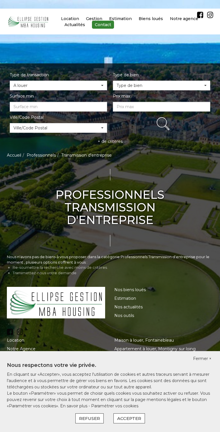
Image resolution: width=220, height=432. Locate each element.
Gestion (94, 18)
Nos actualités (128, 307)
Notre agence (184, 18)
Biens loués (151, 18)
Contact (103, 24)
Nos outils (124, 315)
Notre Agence (21, 348)
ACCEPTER (129, 418)
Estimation (120, 18)
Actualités (74, 24)
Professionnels (41, 155)
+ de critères (110, 141)
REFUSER (89, 418)
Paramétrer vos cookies (114, 405)
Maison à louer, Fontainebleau (144, 340)
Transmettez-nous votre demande (44, 273)
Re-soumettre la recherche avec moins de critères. (60, 267)
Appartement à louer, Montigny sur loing (155, 348)
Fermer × (202, 358)
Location (70, 18)
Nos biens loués (130, 289)
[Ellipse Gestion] (28, 21)
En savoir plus (74, 405)
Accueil (14, 155)
